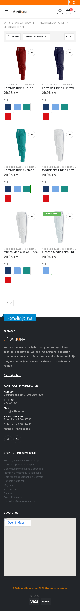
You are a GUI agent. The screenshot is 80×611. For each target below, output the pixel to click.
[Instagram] (73, 2)
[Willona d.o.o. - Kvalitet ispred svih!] (19, 11)
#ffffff (17, 116)
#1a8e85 (26, 107)
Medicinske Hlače (12, 84)
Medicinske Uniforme (32, 84)
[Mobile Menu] (6, 11)
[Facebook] (68, 2)
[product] (21, 63)
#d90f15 (46, 116)
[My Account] (60, 11)
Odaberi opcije (31, 52)
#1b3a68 (8, 107)
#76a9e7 (17, 107)
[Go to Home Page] (5, 23)
